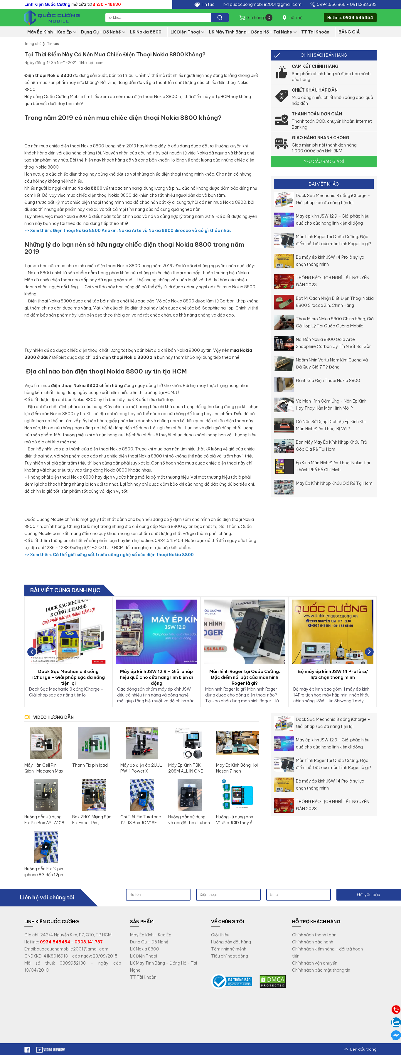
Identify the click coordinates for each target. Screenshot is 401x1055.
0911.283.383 (363, 4)
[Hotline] (396, 1009)
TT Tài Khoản (315, 32)
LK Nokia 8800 (145, 32)
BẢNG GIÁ (349, 32)
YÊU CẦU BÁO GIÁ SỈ (324, 161)
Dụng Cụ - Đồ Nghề (101, 32)
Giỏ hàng (258, 17)
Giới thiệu (220, 935)
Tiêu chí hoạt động (229, 956)
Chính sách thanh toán (314, 935)
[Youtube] (50, 1049)
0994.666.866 (331, 4)
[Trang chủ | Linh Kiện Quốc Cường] (59, 17)
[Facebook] (27, 1049)
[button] (369, 651)
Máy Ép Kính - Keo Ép (49, 32)
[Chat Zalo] (396, 1022)
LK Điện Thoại (185, 32)
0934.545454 (358, 17)
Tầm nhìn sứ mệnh (228, 949)
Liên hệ (295, 17)
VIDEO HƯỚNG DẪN (53, 717)
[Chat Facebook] (396, 1035)
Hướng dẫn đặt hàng (231, 942)
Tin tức (208, 4)
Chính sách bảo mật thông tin (321, 970)
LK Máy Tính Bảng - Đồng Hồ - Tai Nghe (250, 32)
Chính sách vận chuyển (314, 963)
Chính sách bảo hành (312, 942)
